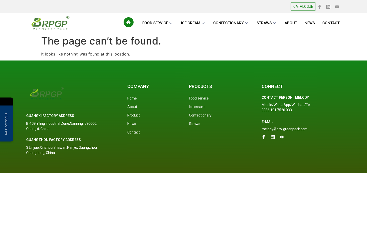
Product (133, 115)
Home (132, 98)
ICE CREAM (190, 23)
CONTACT (331, 23)
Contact (133, 132)
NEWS (310, 23)
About (132, 107)
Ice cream (196, 107)
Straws (194, 124)
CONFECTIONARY (228, 23)
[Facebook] (319, 6)
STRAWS (264, 23)
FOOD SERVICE (155, 23)
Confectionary (200, 115)
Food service (199, 98)
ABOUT (291, 23)
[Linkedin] (328, 6)
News (131, 124)
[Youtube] (337, 6)
